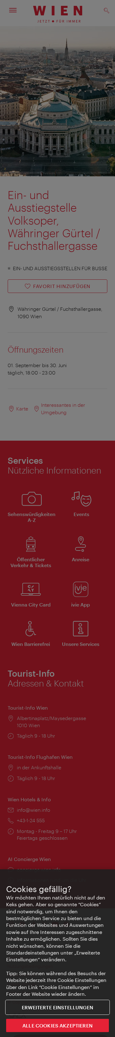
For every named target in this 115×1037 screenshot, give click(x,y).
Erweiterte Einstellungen (57, 1007)
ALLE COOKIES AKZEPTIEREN (57, 1025)
